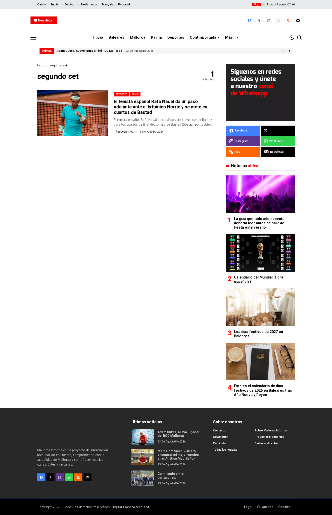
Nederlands (89, 4)
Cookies (284, 507)
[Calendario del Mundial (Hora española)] (260, 253)
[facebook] (249, 20)
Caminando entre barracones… (171, 475)
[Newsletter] (298, 20)
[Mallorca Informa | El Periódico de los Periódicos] (166, 21)
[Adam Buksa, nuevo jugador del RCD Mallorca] (142, 437)
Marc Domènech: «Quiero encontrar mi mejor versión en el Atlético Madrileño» (178, 455)
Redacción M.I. (125, 131)
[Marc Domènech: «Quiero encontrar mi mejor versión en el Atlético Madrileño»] (142, 457)
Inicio (40, 65)
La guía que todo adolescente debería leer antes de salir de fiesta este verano (259, 223)
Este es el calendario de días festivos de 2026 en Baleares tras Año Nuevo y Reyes (263, 390)
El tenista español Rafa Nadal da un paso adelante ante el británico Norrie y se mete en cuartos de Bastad (160, 107)
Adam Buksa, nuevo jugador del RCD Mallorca (89, 50)
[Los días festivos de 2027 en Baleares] (260, 307)
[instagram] (268, 20)
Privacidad (265, 507)
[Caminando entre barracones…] (142, 478)
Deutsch (70, 4)
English (55, 4)
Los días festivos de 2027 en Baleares (258, 334)
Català (41, 4)
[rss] (288, 20)
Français (107, 4)
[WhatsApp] (278, 20)
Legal (248, 507)
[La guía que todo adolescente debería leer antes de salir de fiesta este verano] (260, 194)
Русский (124, 4)
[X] (259, 20)
